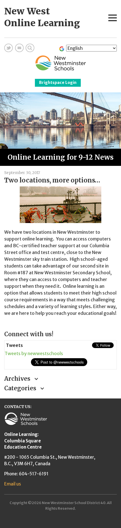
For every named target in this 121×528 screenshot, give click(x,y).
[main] (60, 246)
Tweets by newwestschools (34, 353)
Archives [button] (18, 378)
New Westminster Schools (60, 62)
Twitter (8, 48)
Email (19, 48)
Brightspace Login (58, 82)
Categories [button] (21, 388)
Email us (12, 484)
